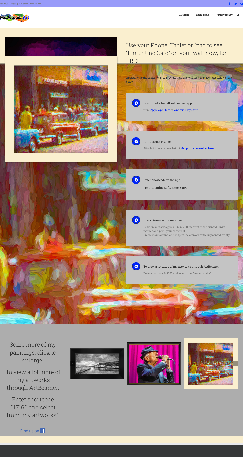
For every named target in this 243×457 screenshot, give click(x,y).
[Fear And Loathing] (154, 358)
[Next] (235, 358)
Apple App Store (160, 110)
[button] (238, 14)
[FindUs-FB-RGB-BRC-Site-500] (32, 429)
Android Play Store (186, 110)
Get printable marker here (197, 148)
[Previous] (72, 358)
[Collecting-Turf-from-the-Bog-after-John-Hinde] (211, 358)
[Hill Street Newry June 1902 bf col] (97, 358)
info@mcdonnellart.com (30, 3)
